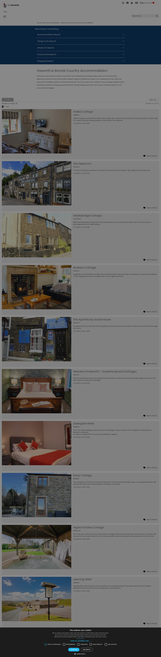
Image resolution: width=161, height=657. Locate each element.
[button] (80, 641)
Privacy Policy (80, 638)
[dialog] (80, 642)
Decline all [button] (87, 649)
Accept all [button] (73, 649)
